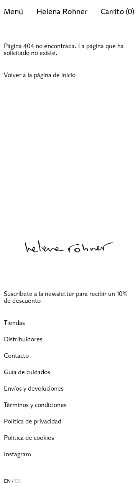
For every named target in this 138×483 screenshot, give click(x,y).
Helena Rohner (61, 12)
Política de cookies (29, 438)
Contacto (16, 356)
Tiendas (14, 323)
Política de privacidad (32, 421)
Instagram (17, 454)
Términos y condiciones (35, 405)
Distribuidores (23, 339)
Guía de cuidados (27, 372)
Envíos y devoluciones (34, 389)
